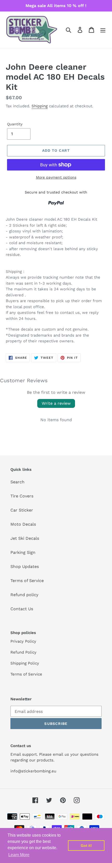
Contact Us (21, 608)
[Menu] (103, 30)
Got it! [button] (86, 845)
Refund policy (24, 594)
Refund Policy (23, 652)
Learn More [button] (18, 855)
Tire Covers (21, 496)
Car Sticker (21, 510)
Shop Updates (24, 566)
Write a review (56, 403)
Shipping (40, 106)
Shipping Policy (24, 663)
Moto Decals (23, 524)
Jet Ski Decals (24, 538)
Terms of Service (27, 580)
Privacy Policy (23, 641)
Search (17, 481)
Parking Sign (22, 552)
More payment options (56, 177)
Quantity (14, 124)
